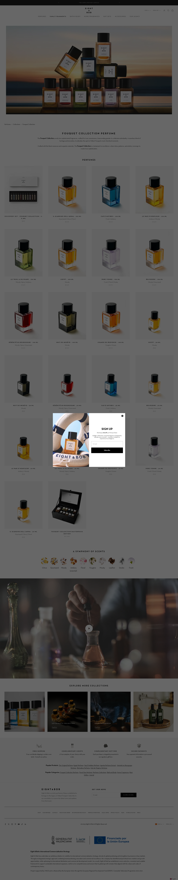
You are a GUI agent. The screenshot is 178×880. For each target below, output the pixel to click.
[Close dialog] (122, 416)
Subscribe (107, 450)
